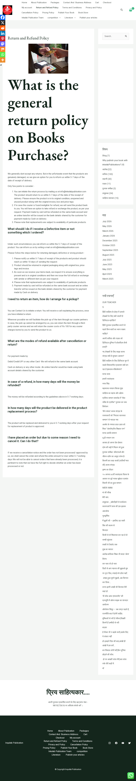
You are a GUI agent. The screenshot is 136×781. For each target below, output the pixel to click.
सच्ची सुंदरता (107, 539)
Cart (97, 2)
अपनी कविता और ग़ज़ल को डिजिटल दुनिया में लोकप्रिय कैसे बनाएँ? (114, 343)
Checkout (107, 2)
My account (27, 7)
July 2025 (107, 259)
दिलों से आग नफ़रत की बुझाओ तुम (115, 568)
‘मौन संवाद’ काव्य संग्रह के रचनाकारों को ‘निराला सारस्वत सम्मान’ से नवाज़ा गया (114, 415)
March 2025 (107, 278)
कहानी (104, 179)
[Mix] (2, 49)
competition (53, 17)
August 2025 (108, 255)
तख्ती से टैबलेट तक (109, 544)
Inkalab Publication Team (33, 17)
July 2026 (107, 221)
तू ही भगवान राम (108, 437)
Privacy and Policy (94, 7)
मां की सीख (106, 492)
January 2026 (108, 235)
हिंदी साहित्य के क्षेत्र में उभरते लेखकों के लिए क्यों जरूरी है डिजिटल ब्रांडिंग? (113, 316)
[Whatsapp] (2, 54)
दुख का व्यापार (107, 549)
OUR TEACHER (109, 302)
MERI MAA (107, 487)
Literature (69, 17)
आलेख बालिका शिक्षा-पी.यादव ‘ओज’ (115, 554)
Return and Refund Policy (47, 7)
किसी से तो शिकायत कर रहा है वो (115, 535)
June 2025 (107, 264)
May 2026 (107, 226)
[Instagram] (109, 743)
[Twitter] (129, 743)
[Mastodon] (2, 44)
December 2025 (109, 240)
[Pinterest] (2, 38)
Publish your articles (88, 17)
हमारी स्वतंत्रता (108, 378)
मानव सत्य (106, 374)
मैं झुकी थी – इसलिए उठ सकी (113, 520)
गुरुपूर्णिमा (105, 516)
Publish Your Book (66, 12)
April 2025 (107, 274)
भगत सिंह (105, 383)
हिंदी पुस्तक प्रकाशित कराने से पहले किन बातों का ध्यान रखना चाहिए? (114, 329)
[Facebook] (2, 17)
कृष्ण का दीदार (107, 469)
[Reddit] (2, 28)
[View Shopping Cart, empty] (130, 10)
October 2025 (108, 245)
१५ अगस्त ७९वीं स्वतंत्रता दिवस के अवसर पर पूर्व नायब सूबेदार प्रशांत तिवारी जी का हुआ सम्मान (115, 479)
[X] (2, 22)
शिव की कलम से (108, 525)
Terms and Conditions (72, 7)
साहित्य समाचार (108, 198)
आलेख (104, 169)
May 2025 (107, 269)
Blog (104, 155)
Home (24, 2)
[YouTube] (123, 743)
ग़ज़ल (104, 183)
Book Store (83, 12)
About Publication (39, 2)
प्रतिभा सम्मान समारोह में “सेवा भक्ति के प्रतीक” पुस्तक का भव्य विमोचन (114, 402)
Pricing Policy (48, 12)
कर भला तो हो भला (109, 563)
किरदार (105, 530)
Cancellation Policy (30, 12)
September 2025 (110, 250)
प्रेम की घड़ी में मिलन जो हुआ (113, 447)
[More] (2, 60)
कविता (104, 174)
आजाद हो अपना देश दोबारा (112, 442)
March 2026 (107, 231)
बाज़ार (104, 627)
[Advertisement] (48, 497)
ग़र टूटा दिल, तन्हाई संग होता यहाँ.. (115, 573)
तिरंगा (104, 559)
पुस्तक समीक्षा (107, 188)
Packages (55, 2)
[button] (59, 17)
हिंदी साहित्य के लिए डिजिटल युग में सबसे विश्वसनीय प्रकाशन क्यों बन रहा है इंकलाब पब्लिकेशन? (115, 365)
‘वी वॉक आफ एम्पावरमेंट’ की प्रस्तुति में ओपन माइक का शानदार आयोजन (115, 600)
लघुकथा (105, 193)
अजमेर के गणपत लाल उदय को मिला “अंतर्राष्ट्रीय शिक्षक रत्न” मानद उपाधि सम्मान (113, 429)
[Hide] (1, 65)
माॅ (103, 668)
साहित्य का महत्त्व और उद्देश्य (112, 393)
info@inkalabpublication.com (73, 191)
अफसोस (105, 511)
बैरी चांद (105, 497)
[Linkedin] (2, 33)
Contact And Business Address (77, 2)
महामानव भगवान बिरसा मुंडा (112, 388)
